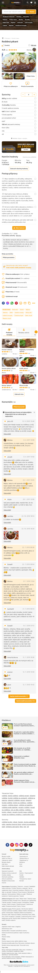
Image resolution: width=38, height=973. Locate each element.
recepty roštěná (23, 807)
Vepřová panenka (13, 896)
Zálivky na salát (21, 894)
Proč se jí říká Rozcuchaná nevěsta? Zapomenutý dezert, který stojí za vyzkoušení (24, 725)
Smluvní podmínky (7, 879)
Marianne (22, 862)
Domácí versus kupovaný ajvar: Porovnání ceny (15, 945)
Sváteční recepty (7, 315)
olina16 (9, 457)
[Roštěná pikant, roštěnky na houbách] (11, 535)
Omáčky (18, 16)
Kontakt (21, 880)
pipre (9, 685)
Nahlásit (21, 877)
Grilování (20, 22)
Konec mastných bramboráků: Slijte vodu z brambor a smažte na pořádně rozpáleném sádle (17, 950)
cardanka (4, 354)
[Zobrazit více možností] (33, 303)
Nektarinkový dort (7, 928)
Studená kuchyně (11, 906)
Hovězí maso (15, 38)
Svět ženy (5, 864)
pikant (9, 812)
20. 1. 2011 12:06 (28, 499)
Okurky (21, 19)
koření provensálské (29, 824)
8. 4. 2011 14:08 (29, 440)
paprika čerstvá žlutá (13, 824)
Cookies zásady (6, 875)
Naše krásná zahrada (8, 866)
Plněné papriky (16, 909)
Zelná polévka (12, 894)
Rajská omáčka (23, 910)
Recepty (7, 38)
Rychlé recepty (7, 902)
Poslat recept (25, 303)
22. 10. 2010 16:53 (28, 516)
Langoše (18, 916)
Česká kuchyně (18, 315)
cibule (15, 822)
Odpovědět (7, 434)
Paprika (13, 22)
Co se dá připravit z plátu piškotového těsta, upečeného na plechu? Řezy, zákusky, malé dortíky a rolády (24, 742)
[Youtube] (21, 845)
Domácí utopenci (10, 920)
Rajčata (11, 25)
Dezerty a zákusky (22, 888)
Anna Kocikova (12, 657)
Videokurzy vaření (7, 860)
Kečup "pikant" (7, 385)
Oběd (11, 312)
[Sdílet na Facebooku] (3, 303)
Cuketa (5, 25)
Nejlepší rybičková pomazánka (22, 912)
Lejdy (21, 372)
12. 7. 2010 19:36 (28, 657)
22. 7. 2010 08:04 (28, 564)
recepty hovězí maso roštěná (22, 812)
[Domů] (3, 38)
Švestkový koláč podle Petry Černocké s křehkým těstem (18, 943)
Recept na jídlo (6, 856)
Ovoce (23, 906)
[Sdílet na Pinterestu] (16, 303)
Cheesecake (9, 912)
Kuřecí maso (13, 19)
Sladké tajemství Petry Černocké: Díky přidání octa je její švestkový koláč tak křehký (24, 782)
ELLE (20, 864)
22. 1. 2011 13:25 (28, 480)
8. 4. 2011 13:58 (29, 457)
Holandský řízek (26, 914)
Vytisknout (20, 303)
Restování (15, 309)
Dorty (19, 906)
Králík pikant (23, 368)
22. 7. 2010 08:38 (28, 547)
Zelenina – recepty (23, 886)
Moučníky (26, 16)
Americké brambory (18, 890)
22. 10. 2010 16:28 (28, 529)
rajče (3, 824)
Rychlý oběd (16, 918)
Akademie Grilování (8, 16)
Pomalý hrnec (17, 900)
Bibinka (29, 50)
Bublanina (24, 918)
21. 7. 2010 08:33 (28, 609)
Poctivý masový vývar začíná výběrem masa (14, 941)
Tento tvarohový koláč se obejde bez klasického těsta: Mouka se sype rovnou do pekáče (25, 765)
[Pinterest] (12, 845)
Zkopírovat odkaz (29, 303)
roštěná (4, 796)
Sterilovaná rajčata (27, 909)
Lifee (20, 866)
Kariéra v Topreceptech (26, 873)
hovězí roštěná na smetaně (17, 798)
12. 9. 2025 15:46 (28, 421)
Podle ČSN (6, 22)
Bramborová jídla (7, 900)
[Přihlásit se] (35, 2)
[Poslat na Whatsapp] (12, 303)
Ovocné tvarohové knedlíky (10, 910)
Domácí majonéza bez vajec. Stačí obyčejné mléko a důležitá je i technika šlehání (17, 953)
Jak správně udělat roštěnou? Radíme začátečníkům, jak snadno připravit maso (24, 774)
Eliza (20, 355)
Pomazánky (13, 886)
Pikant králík (23, 385)
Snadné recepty (19, 312)
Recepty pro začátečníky (29, 900)
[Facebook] (7, 845)
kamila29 (10, 609)
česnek (20, 822)
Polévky (5, 19)
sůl (28, 827)
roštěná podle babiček (10, 807)
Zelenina (5, 312)
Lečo (33, 916)
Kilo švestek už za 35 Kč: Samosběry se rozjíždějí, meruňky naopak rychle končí (24, 749)
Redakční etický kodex (8, 880)
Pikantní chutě (7, 318)
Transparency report (25, 879)
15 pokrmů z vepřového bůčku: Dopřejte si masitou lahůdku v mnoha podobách (24, 733)
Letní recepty (29, 22)
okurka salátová (29, 822)
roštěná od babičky (25, 805)
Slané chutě (28, 315)
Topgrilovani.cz (23, 860)
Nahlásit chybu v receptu (20, 138)
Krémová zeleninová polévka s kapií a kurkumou (15, 932)
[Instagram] (17, 845)
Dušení (22, 309)
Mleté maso (23, 898)
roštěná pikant (13, 805)
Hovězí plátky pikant (9, 368)
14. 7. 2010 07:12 (28, 626)
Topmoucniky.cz (24, 858)
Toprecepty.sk (23, 856)
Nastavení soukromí (7, 871)
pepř (3, 827)
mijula (9, 499)
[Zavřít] (34, 412)
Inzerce (4, 882)
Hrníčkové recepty (21, 25)
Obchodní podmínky (7, 877)
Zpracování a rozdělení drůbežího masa (21, 757)
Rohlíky (4, 934)
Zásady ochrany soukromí (9, 873)
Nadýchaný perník (7, 918)
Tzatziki (22, 896)
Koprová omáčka (16, 914)
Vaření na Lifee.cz (7, 858)
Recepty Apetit (6, 862)
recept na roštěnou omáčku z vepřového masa (18, 814)
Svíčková (14, 892)
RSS (20, 871)
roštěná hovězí (7, 822)
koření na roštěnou (19, 803)
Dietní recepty (11, 904)
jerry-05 (10, 421)
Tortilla (14, 888)
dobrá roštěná (13, 796)
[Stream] (26, 845)
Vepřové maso (32, 898)
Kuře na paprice (9, 916)
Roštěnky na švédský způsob (26, 350)
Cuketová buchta (26, 916)
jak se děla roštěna (17, 810)
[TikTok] (30, 845)
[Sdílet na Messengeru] (7, 303)
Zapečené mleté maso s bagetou (11, 926)
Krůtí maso (16, 898)
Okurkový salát (6, 914)
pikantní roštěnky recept (16, 800)
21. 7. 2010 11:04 (28, 581)
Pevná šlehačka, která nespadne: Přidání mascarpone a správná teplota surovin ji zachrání (17, 957)
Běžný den (29, 312)
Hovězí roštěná (7, 350)
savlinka (10, 516)
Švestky (27, 19)
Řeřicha (27, 890)
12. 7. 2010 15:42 (28, 685)
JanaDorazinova (6, 389)
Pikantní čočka (6, 936)
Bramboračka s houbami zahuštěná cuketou (14, 930)
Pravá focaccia (22, 892)
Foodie (21, 875)
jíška (21, 827)
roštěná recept (24, 796)
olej (25, 827)
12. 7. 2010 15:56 (28, 672)
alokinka (21, 389)
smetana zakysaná (12, 827)
